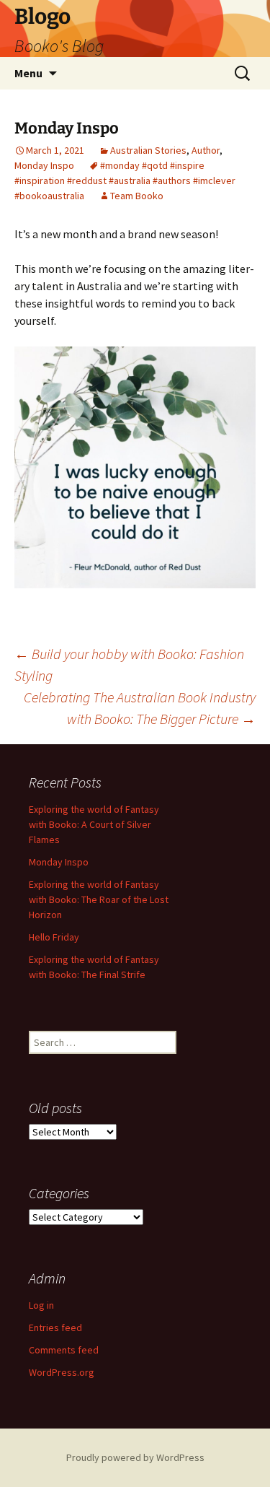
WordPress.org (61, 1372)
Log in (41, 1305)
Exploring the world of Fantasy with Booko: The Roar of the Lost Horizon (98, 899)
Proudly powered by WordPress (135, 1457)
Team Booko (136, 195)
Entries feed (55, 1327)
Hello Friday (54, 936)
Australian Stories (148, 150)
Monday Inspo (44, 165)
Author (206, 150)
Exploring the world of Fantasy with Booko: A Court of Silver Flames (94, 824)
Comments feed (64, 1349)
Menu (28, 73)
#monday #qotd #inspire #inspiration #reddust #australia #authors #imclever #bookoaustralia (124, 180)
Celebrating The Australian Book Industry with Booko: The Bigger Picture (140, 708)
